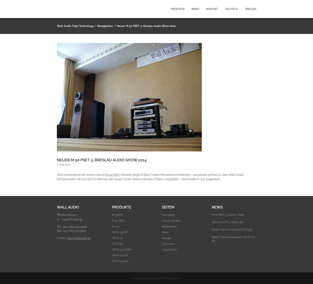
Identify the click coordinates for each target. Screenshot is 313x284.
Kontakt (166, 238)
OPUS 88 (117, 243)
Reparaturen (169, 226)
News (165, 232)
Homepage (168, 215)
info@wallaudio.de (79, 238)
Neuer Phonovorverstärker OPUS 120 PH (233, 239)
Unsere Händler (171, 220)
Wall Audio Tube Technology (75, 26)
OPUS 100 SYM (121, 249)
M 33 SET (117, 215)
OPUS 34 (117, 238)
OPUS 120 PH (120, 261)
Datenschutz (169, 249)
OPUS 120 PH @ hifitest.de (227, 222)
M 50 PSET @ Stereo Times (228, 214)
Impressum (168, 243)
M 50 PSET (112, 175)
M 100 (115, 226)
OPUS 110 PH (120, 255)
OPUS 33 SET (120, 232)
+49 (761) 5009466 (74, 226)
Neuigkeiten (105, 26)
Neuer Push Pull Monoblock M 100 (232, 229)
